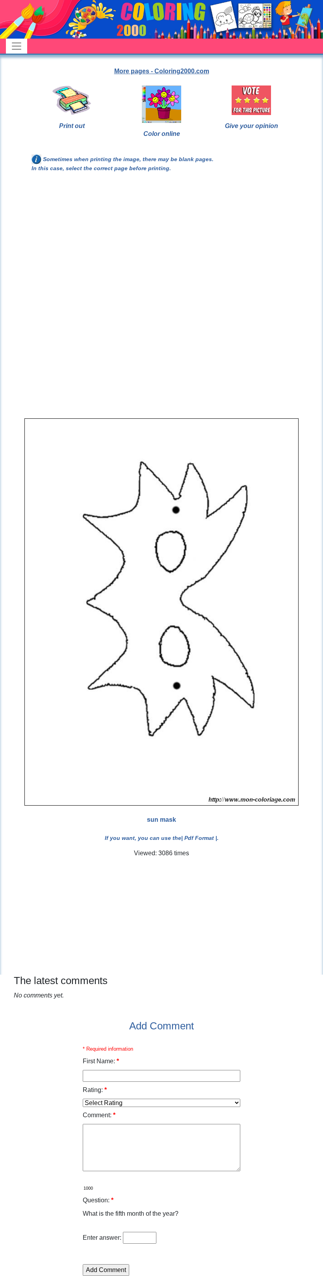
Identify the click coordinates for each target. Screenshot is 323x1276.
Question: (98, 1200)
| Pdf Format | (199, 838)
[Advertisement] (161, 243)
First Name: (101, 1061)
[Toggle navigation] (16, 46)
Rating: (95, 1090)
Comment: (99, 1115)
